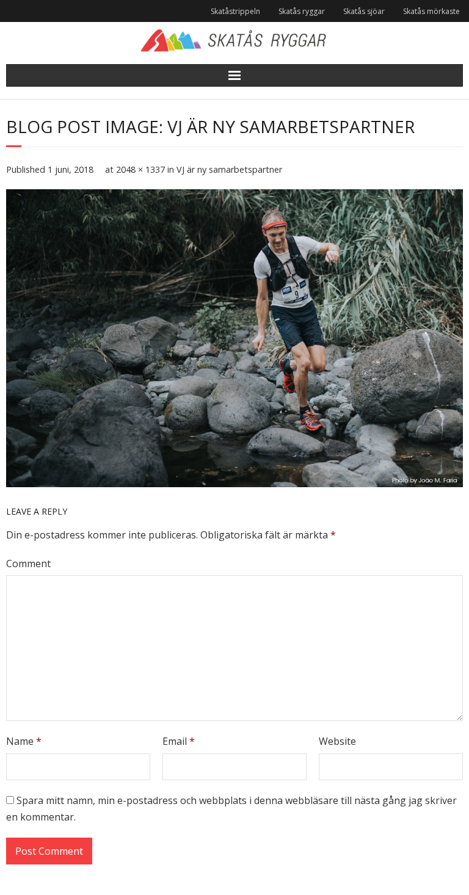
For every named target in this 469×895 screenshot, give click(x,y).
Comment (28, 563)
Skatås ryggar (301, 11)
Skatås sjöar (364, 11)
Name (24, 741)
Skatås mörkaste (431, 11)
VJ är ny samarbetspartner (229, 169)
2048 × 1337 (140, 169)
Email (178, 741)
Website (337, 741)
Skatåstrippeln (235, 11)
